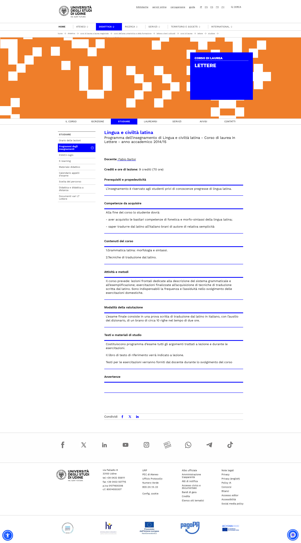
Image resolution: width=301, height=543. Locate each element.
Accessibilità (229, 499)
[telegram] (209, 447)
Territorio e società (184, 26)
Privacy (226, 474)
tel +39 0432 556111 (114, 477)
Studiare (211, 33)
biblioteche (142, 7)
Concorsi (226, 487)
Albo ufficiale (189, 470)
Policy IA (226, 482)
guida (192, 7)
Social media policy (232, 503)
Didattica (105, 26)
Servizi (152, 26)
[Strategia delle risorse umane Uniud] (108, 528)
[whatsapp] (188, 447)
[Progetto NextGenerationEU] (149, 528)
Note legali (228, 470)
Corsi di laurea (186, 33)
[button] (7, 535)
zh (222, 7)
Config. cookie (150, 493)
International (220, 26)
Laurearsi (150, 121)
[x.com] (84, 447)
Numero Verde (150, 482)
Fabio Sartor (127, 159)
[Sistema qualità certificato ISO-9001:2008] (67, 528)
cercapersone (178, 7)
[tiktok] (230, 447)
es (211, 7)
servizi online (159, 7)
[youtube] (125, 447)
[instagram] (146, 447)
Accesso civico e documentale (191, 486)
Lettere (200, 33)
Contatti (229, 121)
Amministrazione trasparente (191, 475)
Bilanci (225, 491)
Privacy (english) (231, 478)
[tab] (71, 121)
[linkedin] (104, 447)
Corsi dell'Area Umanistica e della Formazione (132, 33)
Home (62, 26)
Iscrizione (97, 121)
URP (144, 470)
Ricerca (130, 26)
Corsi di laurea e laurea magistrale (94, 33)
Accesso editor (230, 495)
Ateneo (81, 26)
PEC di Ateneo (150, 474)
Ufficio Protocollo (152, 478)
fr (217, 7)
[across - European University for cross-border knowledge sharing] (231, 528)
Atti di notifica (190, 481)
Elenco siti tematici (193, 500)
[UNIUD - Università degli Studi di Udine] (75, 11)
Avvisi (203, 121)
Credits (186, 496)
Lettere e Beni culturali (166, 33)
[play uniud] (167, 447)
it (201, 7)
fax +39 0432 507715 (114, 481)
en (206, 7)
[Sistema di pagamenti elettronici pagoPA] (190, 528)
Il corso (71, 121)
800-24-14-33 (150, 487)
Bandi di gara (189, 492)
